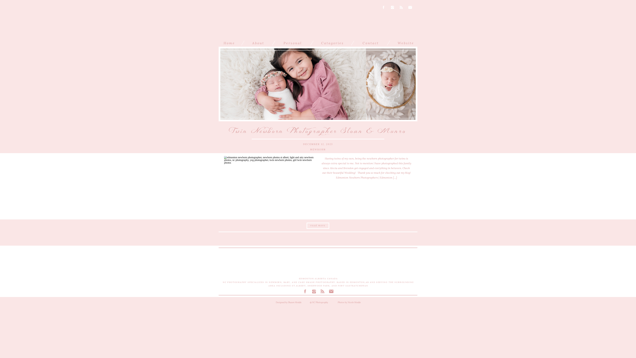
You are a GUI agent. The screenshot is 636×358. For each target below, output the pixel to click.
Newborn (318, 149)
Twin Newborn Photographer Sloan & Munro (318, 131)
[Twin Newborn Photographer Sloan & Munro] (269, 186)
